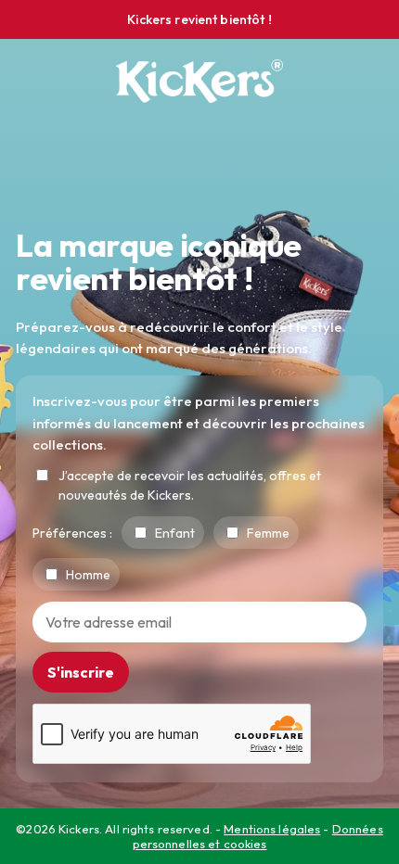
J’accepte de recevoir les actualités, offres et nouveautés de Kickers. (189, 485)
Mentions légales (272, 828)
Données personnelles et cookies (258, 836)
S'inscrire (80, 672)
